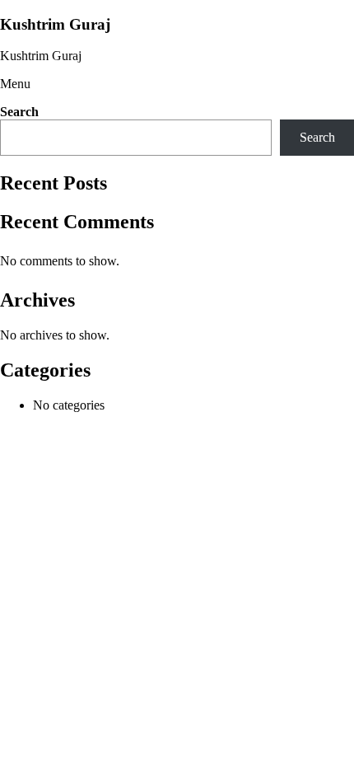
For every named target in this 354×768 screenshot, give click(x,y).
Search (19, 112)
